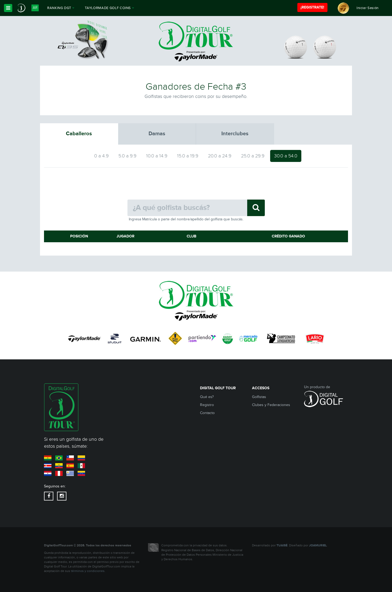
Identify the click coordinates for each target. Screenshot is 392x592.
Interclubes (235, 133)
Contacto (207, 413)
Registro (207, 405)
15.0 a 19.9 (187, 156)
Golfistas (259, 397)
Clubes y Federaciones (271, 405)
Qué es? (207, 397)
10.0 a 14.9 (156, 156)
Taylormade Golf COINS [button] (108, 8)
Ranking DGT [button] (59, 8)
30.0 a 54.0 (285, 156)
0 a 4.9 (101, 156)
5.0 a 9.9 (127, 156)
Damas (157, 133)
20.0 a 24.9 (219, 156)
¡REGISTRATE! (312, 7)
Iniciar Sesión (368, 8)
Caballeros (79, 133)
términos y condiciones (88, 571)
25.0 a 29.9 (253, 156)
